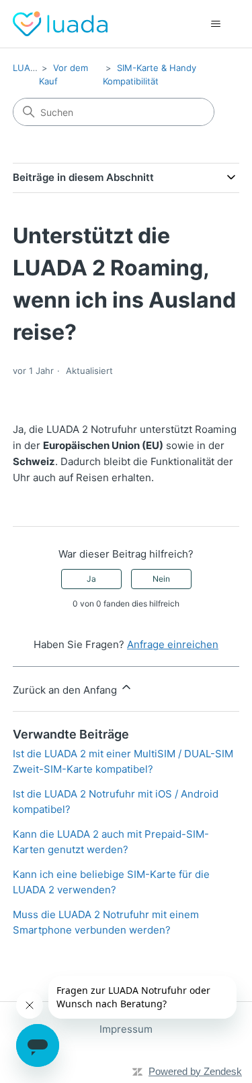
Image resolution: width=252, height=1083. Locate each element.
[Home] (60, 23)
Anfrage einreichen (172, 644)
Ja (91, 579)
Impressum (126, 1029)
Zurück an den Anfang (66, 690)
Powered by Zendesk (195, 1071)
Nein (161, 579)
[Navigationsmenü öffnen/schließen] (215, 24)
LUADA (27, 67)
